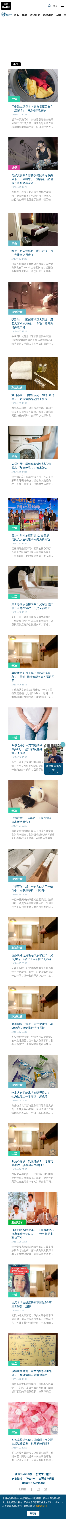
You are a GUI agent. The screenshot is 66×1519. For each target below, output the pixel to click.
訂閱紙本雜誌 (6, 6)
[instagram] (38, 1489)
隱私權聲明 (41, 1506)
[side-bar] (62, 6)
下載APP (30, 1478)
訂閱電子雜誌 (43, 1474)
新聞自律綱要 (46, 1478)
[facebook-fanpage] (31, 1489)
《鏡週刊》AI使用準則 (33, 1483)
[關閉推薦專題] (62, 744)
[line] (22, 1489)
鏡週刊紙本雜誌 (23, 1474)
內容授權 (17, 1478)
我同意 (33, 1513)
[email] (45, 1489)
